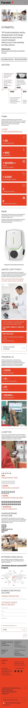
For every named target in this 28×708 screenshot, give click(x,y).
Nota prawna (4, 668)
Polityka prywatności (6, 670)
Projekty (3, 651)
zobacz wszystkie (10, 596)
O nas (2, 661)
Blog (2, 653)
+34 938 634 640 (20, 668)
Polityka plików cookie (6, 671)
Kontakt (3, 663)
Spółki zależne (21, 59)
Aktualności (4, 650)
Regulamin (15, 625)
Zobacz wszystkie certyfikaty (9, 348)
